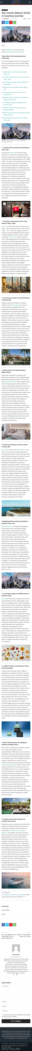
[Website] (17, 974)
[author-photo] (16, 952)
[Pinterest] (10, 22)
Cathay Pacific (13, 152)
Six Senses (5, 449)
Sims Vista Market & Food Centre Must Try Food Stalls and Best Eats (9, 936)
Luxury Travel (9, 7)
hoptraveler (6, 18)
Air (5, 598)
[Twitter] (7, 22)
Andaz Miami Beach (10, 381)
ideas (13, 52)
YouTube (12, 894)
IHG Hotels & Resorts (20, 449)
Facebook (21, 894)
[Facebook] (3, 22)
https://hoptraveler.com (16, 956)
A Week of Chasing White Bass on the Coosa (23, 935)
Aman (3, 226)
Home (3, 7)
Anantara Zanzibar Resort (9, 765)
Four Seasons (16, 305)
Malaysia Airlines (6, 526)
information (20, 52)
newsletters (9, 50)
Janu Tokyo (13, 237)
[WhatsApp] (14, 22)
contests (8, 52)
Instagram (6, 894)
